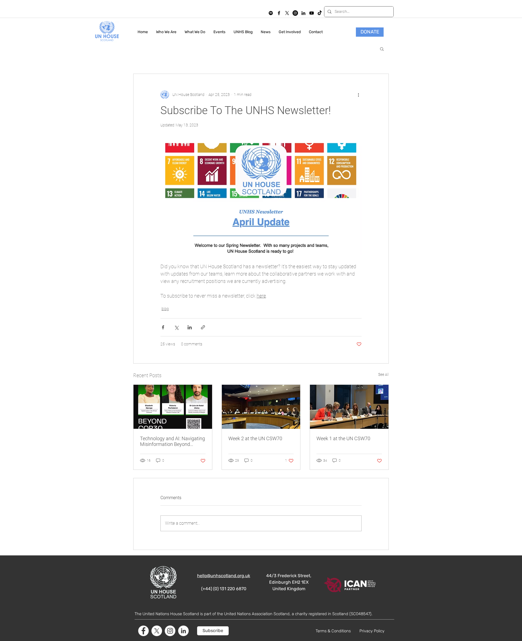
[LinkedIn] (303, 13)
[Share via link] (203, 327)
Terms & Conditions (333, 631)
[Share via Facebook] (163, 327)
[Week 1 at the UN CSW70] (349, 407)
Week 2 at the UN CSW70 (255, 438)
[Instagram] (295, 13)
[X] (287, 13)
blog (165, 309)
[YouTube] (311, 13)
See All (383, 374)
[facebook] (279, 13)
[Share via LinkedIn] (189, 327)
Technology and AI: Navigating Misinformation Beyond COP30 (172, 441)
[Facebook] (143, 631)
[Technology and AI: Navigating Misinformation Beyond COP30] (172, 407)
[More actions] (358, 94)
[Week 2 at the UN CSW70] (261, 407)
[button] (381, 48)
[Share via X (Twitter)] (176, 327)
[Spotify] (271, 13)
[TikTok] (319, 13)
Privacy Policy (371, 631)
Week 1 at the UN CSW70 (343, 438)
